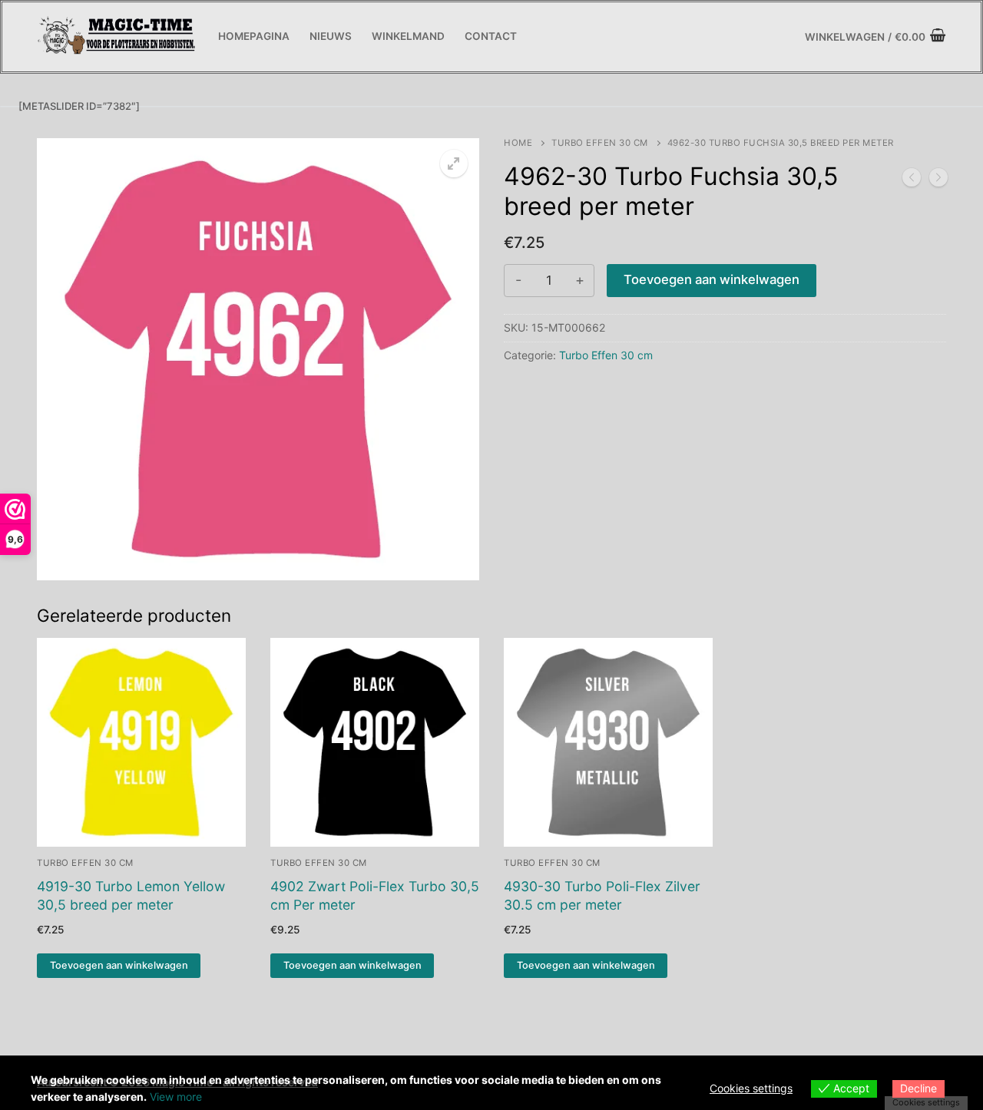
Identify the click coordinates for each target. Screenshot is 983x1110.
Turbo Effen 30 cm (599, 142)
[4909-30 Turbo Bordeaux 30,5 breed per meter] (938, 180)
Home (518, 142)
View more (176, 1096)
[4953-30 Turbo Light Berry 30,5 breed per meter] (911, 180)
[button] (454, 163)
